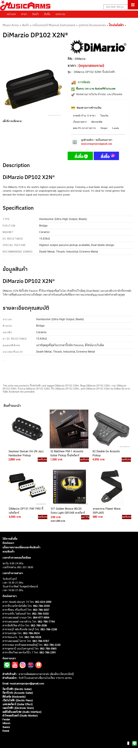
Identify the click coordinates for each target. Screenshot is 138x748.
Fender (6, 719)
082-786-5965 (48, 648)
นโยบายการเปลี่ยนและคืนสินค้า (21, 547)
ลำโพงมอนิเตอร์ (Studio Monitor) (20, 715)
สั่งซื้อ (47, 14)
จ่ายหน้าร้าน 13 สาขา (84, 115)
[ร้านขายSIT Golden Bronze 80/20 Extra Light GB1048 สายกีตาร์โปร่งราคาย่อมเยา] (69, 486)
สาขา (24, 14)
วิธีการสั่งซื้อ (10, 539)
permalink (29, 391)
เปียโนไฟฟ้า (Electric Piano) (18, 700)
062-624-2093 (43, 601)
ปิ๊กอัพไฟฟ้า (116, 25)
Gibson (6, 723)
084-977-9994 (41, 617)
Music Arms (11, 25)
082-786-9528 (33, 637)
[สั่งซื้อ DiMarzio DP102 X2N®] (80, 156)
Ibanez (6, 727)
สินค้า (35, 14)
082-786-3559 (41, 605)
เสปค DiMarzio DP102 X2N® (95, 388)
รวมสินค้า (8, 551)
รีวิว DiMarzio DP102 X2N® (65, 388)
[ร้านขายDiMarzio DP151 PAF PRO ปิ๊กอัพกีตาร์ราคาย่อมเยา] (27, 486)
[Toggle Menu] (133, 4)
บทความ (60, 14)
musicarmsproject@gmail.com (96, 144)
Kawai (6, 730)
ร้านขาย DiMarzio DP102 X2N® (34, 388)
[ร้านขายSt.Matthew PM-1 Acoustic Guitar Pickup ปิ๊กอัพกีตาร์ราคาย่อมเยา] (68, 429)
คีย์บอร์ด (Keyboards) (14, 696)
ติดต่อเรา (8, 543)
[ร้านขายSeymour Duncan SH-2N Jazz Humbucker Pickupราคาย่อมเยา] (26, 429)
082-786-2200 (49, 629)
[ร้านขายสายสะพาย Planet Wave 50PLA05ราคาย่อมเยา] (111, 486)
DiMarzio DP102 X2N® (67, 385)
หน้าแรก (11, 14)
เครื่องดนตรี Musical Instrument (53, 25)
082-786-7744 (46, 621)
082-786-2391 (48, 652)
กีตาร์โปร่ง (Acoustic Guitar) (18, 692)
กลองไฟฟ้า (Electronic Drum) (18, 708)
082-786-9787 (40, 641)
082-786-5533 (40, 613)
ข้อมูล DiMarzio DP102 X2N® (95, 385)
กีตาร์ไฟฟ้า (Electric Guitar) (17, 689)
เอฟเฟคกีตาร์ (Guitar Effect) (18, 704)
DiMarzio (80, 58)
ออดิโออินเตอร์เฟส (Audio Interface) (22, 711)
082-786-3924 (31, 633)
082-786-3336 (39, 625)
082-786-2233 (52, 644)
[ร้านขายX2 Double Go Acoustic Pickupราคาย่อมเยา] (110, 429)
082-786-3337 (41, 609)
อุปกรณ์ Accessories (92, 25)
